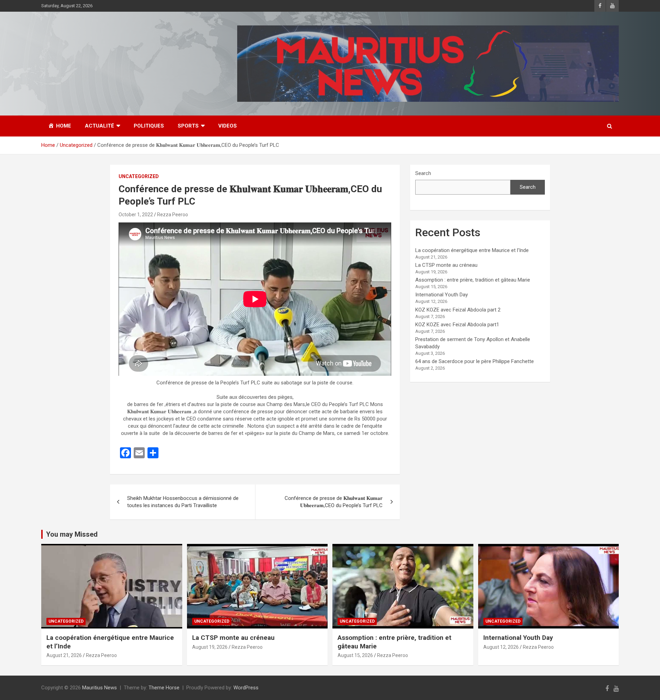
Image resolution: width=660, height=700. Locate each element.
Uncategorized (139, 176)
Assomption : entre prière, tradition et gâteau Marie (472, 280)
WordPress (245, 688)
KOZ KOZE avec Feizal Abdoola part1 (457, 324)
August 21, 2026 (64, 655)
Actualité (99, 126)
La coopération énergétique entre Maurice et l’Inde (472, 250)
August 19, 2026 (210, 647)
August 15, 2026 (355, 655)
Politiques (149, 126)
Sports (188, 126)
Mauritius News (99, 688)
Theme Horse (163, 688)
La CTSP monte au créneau (446, 265)
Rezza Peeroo (172, 214)
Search (423, 173)
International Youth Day (441, 295)
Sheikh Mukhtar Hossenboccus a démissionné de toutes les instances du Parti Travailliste (183, 501)
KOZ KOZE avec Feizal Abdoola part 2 (457, 310)
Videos (227, 126)
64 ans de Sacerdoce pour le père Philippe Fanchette (474, 361)
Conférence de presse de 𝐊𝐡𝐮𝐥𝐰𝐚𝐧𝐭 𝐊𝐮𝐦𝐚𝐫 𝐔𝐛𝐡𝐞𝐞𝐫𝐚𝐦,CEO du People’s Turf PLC (334, 501)
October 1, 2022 (136, 214)
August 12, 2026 (501, 647)
